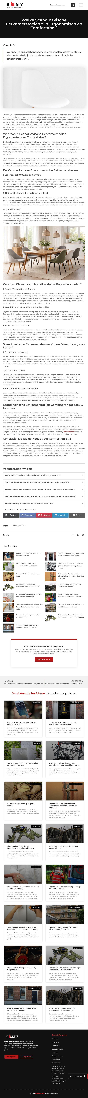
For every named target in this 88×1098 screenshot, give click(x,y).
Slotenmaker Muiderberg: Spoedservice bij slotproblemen (20, 847)
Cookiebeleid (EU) (58, 1049)
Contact (55, 1052)
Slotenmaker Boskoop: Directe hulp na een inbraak (63, 847)
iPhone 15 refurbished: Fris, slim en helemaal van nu (21, 724)
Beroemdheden (57, 1056)
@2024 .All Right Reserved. (44, 1093)
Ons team (55, 1042)
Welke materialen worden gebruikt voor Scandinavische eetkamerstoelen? (44, 496)
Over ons (55, 1039)
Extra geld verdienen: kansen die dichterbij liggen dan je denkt (58, 1080)
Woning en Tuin (9, 45)
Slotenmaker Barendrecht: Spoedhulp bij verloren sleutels (64, 888)
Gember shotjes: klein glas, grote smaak (21, 805)
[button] (81, 4)
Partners (55, 1045)
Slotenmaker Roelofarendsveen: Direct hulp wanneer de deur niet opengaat (71, 576)
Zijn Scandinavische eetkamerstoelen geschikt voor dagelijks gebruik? (44, 482)
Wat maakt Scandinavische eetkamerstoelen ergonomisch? (44, 475)
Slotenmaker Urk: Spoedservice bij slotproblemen (21, 969)
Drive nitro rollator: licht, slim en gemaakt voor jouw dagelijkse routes (70, 566)
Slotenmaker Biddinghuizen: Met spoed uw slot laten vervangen (62, 1009)
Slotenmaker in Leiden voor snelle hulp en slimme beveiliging (63, 724)
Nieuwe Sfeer (69, 432)
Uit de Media (56, 1059)
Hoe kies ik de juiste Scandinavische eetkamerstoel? (44, 503)
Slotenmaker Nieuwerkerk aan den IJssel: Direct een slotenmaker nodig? (29, 607)
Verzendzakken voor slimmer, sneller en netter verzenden (22, 764)
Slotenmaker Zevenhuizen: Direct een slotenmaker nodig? (23, 888)
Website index (56, 1063)
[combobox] (60, 5)
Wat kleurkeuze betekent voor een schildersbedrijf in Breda (63, 928)
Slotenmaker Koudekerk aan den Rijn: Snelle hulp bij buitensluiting (64, 969)
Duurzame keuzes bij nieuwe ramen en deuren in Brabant (22, 1009)
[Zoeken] (73, 5)
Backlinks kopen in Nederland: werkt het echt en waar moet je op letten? (58, 1069)
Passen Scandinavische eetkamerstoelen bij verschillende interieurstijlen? (44, 489)
